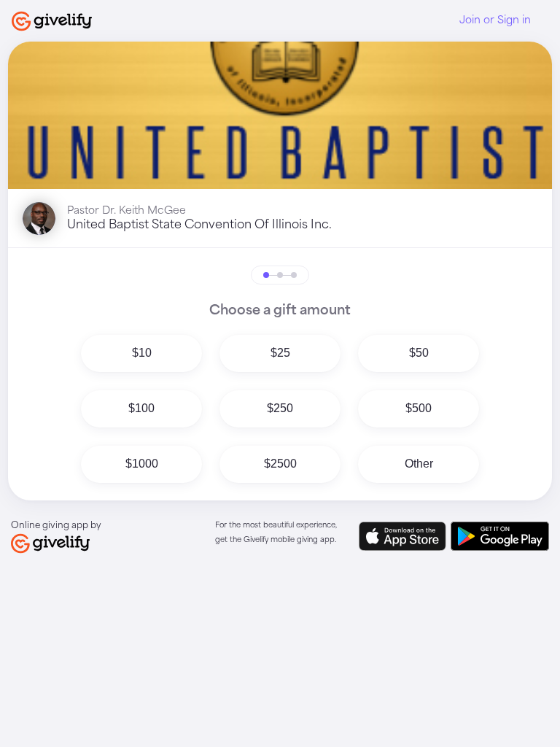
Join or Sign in (495, 20)
